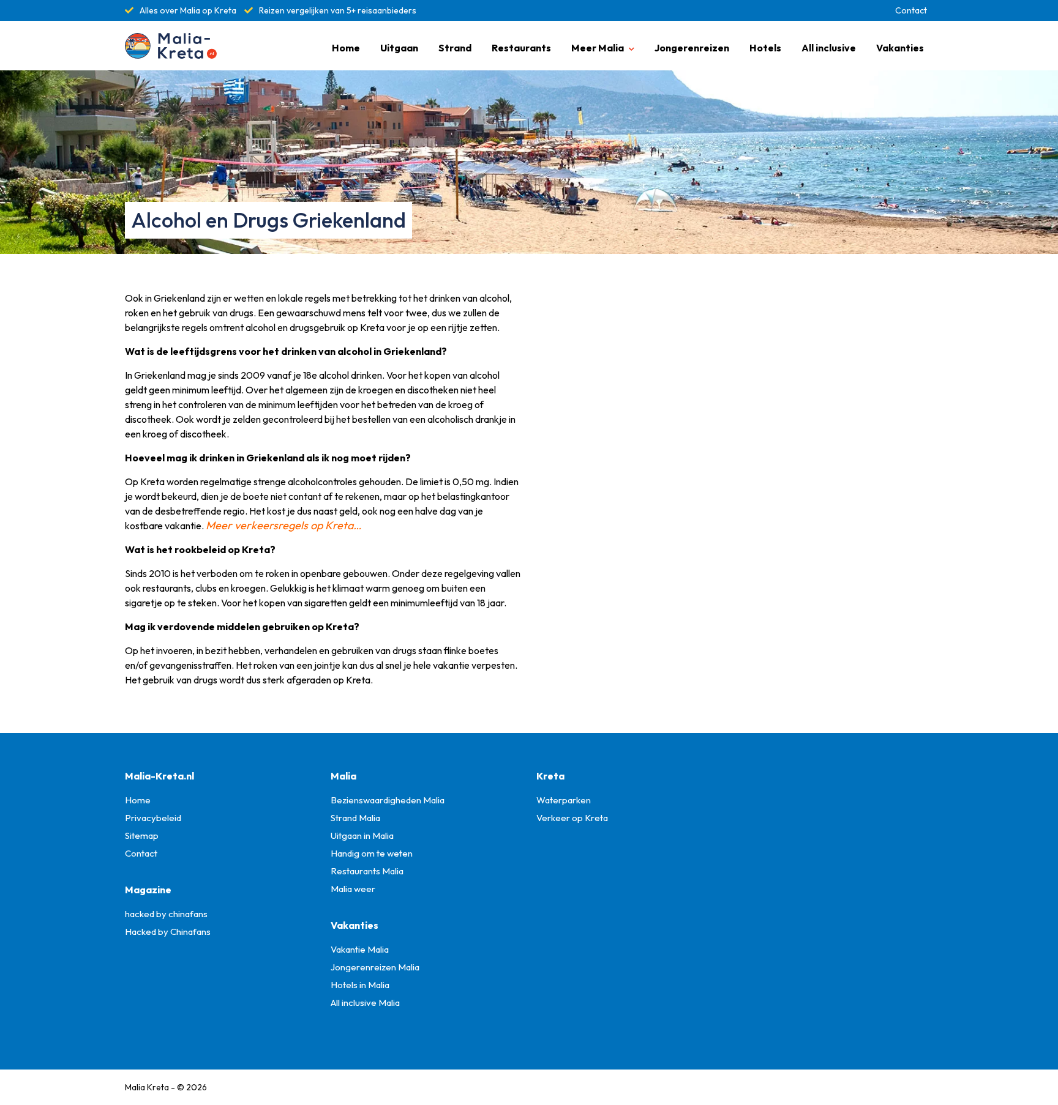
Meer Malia (597, 48)
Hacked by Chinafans (168, 931)
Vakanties (900, 48)
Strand (454, 48)
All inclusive (828, 48)
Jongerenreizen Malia (375, 967)
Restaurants (521, 48)
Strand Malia (355, 818)
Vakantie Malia (360, 949)
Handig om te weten (372, 853)
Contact (911, 10)
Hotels (765, 48)
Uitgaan (399, 48)
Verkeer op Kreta (572, 818)
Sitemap (142, 835)
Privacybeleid (153, 818)
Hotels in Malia (360, 985)
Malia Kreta (147, 1087)
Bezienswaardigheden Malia (388, 800)
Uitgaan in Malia (362, 835)
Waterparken (563, 800)
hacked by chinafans (166, 914)
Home (346, 48)
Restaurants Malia (367, 871)
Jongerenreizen (692, 48)
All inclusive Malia (365, 1002)
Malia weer (353, 889)
